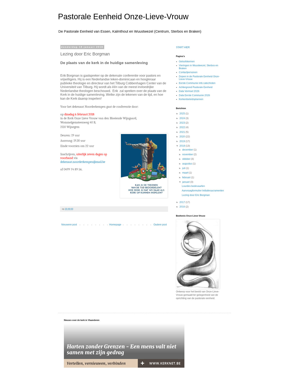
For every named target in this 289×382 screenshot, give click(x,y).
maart (185, 172)
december (188, 149)
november (188, 154)
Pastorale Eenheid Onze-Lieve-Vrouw (123, 16)
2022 (182, 127)
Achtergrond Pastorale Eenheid (196, 87)
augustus (187, 163)
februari (186, 177)
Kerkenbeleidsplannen (191, 99)
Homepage (115, 224)
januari (186, 182)
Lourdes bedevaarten (193, 186)
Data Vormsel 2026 (189, 91)
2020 (182, 136)
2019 (182, 141)
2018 (182, 145)
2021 (182, 132)
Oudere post (160, 224)
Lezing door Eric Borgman (196, 195)
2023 (182, 122)
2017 (182, 202)
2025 (182, 113)
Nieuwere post (69, 224)
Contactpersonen (188, 72)
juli (184, 168)
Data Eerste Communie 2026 (194, 95)
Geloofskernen (187, 61)
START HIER (183, 47)
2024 (182, 118)
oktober (186, 159)
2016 (182, 206)
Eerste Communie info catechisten (197, 83)
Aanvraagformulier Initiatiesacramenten (203, 190)
